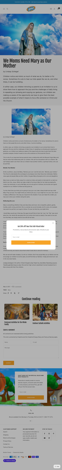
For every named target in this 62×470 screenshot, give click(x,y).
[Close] (53, 223)
